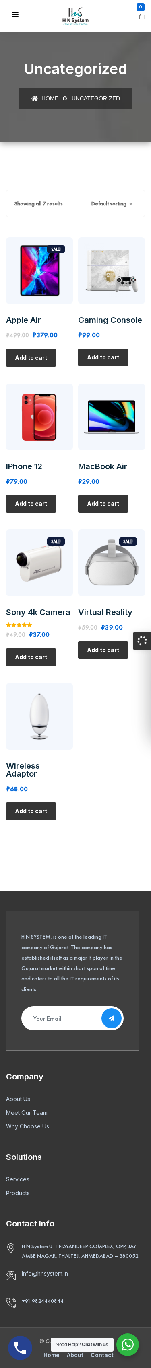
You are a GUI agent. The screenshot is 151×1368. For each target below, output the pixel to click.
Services (17, 1179)
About (75, 1355)
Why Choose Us (27, 1126)
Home (49, 98)
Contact (102, 1355)
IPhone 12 (24, 466)
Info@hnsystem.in (45, 1273)
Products (18, 1193)
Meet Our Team (27, 1112)
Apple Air (23, 320)
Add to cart (31, 357)
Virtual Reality (105, 612)
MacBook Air (102, 466)
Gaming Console (110, 320)
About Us (18, 1098)
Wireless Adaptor (23, 770)
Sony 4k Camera (38, 612)
